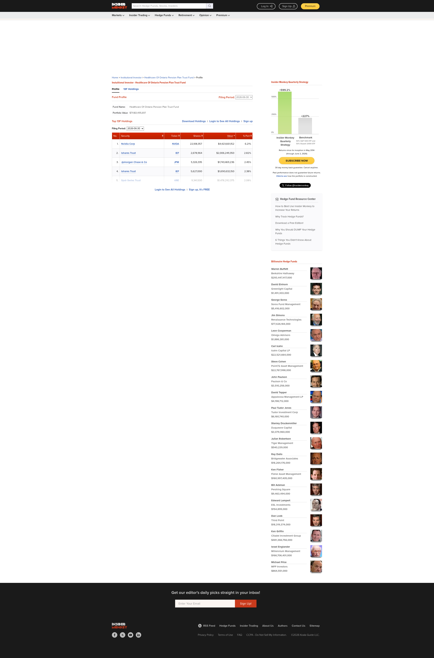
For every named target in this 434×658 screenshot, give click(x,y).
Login (224, 121)
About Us (268, 626)
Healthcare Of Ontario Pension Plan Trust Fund (169, 77)
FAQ (239, 635)
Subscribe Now (297, 161)
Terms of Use (225, 635)
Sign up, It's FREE (199, 189)
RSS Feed (209, 626)
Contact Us (298, 626)
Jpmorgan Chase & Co (134, 162)
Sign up (248, 121)
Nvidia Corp (128, 144)
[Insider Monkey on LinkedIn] (140, 635)
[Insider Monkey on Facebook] (116, 635)
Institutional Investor (131, 77)
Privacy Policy (206, 635)
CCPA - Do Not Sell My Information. (266, 635)
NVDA (175, 144)
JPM (176, 162)
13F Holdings (131, 89)
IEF (177, 153)
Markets (117, 15)
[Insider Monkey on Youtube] (132, 635)
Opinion (204, 15)
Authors (283, 626)
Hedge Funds (163, 15)
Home (115, 77)
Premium (310, 6)
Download (194, 121)
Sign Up (287, 6)
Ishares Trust (128, 153)
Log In (265, 6)
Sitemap (315, 626)
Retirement (186, 15)
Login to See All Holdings (170, 189)
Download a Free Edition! (289, 223)
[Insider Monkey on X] (124, 635)
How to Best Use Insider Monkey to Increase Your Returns (294, 208)
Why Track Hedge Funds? (289, 216)
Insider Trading (138, 15)
